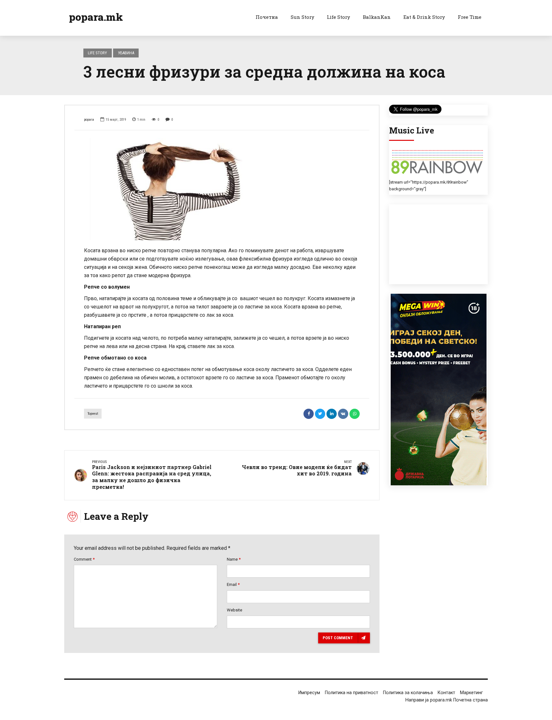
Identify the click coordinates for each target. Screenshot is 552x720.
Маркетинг (471, 692)
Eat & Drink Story (424, 17)
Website (234, 610)
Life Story (338, 17)
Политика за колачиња (408, 692)
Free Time (469, 17)
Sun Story (302, 17)
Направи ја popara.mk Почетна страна (446, 700)
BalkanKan (377, 17)
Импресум (309, 692)
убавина (126, 52)
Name (234, 559)
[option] (222, 189)
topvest (93, 414)
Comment (84, 559)
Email (233, 584)
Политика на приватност (351, 692)
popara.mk (96, 17)
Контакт (446, 692)
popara (89, 119)
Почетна (267, 17)
